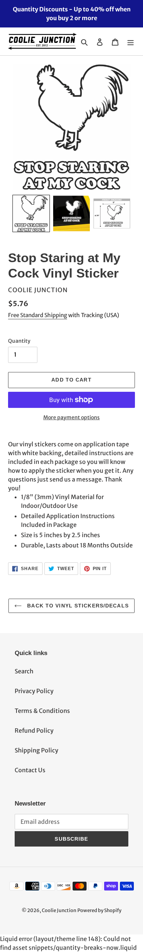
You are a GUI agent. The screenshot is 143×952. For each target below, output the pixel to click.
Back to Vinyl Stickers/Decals (77, 606)
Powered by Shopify (99, 910)
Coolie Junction (59, 910)
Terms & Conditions (42, 710)
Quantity (19, 341)
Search (24, 671)
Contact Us (30, 770)
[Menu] (130, 41)
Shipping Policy (36, 750)
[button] (31, 213)
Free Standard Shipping (37, 315)
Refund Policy (34, 730)
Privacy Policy (34, 691)
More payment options (71, 417)
